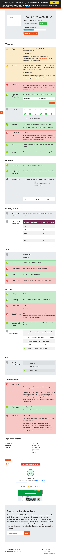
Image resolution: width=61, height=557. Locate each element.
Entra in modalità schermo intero (30, 464)
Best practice (36, 449)
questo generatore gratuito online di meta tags (42, 87)
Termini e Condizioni (49, 553)
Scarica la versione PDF (30, 33)
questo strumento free (44, 58)
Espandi (52, 103)
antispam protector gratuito (38, 315)
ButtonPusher (17, 551)
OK (54, 2)
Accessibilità (36, 447)
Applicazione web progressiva (41, 452)
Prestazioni (36, 445)
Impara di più (26, 6)
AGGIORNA (43, 23)
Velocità (8, 445)
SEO (34, 451)
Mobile (8, 447)
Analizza (8, 460)
